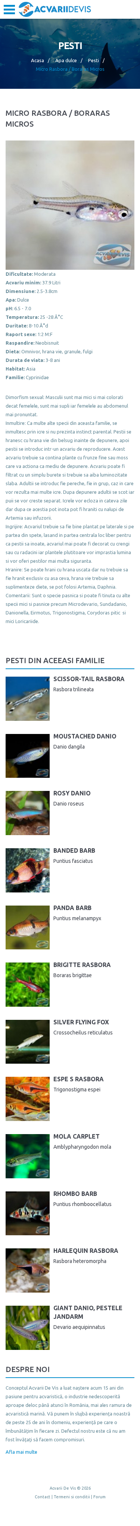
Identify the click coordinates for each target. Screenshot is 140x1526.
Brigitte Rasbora (82, 964)
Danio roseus (68, 804)
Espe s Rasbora (78, 1079)
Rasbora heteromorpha (79, 1261)
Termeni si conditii (72, 1497)
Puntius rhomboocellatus (82, 1204)
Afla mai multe (21, 1451)
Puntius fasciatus (73, 861)
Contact (42, 1497)
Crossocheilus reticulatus (83, 1033)
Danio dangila (69, 747)
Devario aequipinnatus (79, 1327)
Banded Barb (74, 850)
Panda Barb (72, 907)
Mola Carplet (76, 1136)
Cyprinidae (37, 377)
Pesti (93, 60)
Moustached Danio (84, 736)
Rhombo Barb (75, 1193)
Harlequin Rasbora (85, 1250)
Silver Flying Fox (81, 1022)
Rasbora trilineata (73, 689)
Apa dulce (66, 60)
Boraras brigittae (72, 975)
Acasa (37, 60)
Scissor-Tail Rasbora (89, 679)
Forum (99, 1497)
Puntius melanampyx (77, 918)
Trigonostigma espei (76, 1090)
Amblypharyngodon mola (82, 1147)
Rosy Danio (72, 793)
